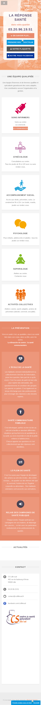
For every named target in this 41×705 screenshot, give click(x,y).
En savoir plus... (21, 36)
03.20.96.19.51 (20, 29)
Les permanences (20, 128)
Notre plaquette (21, 49)
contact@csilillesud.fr (16, 596)
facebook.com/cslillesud (17, 603)
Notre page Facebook (21, 56)
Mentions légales (32, 700)
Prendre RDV (15, 42)
